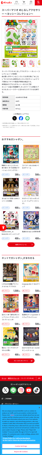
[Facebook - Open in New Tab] (21, 118)
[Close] (39, 407)
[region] (21, 430)
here (12, 415)
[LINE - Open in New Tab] (27, 118)
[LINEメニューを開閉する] (13, 390)
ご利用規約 (8, 399)
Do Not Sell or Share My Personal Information (19, 440)
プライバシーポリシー (12, 404)
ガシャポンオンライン (21, 361)
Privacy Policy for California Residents (16, 438)
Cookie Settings (21, 446)
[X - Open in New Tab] (14, 118)
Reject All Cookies (21, 452)
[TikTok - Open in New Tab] (36, 390)
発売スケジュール (21, 245)
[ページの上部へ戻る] (39, 378)
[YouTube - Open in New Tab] (29, 390)
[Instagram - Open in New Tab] (21, 390)
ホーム (4, 378)
